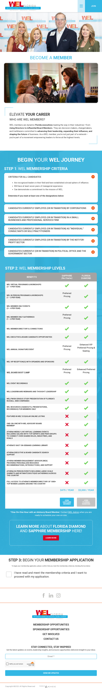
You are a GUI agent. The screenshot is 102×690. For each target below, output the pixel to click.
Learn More (51, 538)
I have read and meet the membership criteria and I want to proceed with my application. (50, 574)
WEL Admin (73, 512)
